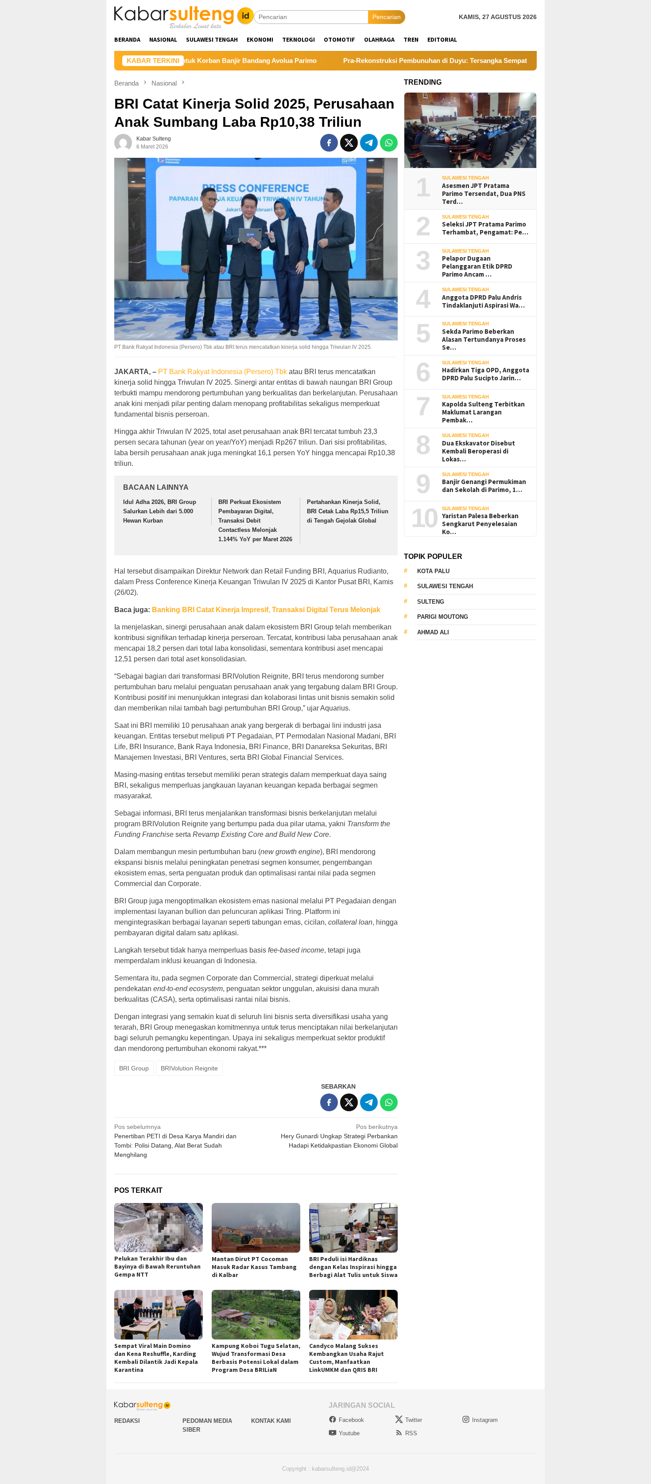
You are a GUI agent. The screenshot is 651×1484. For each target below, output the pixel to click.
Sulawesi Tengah (465, 177)
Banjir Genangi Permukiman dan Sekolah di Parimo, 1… (484, 486)
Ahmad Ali (433, 632)
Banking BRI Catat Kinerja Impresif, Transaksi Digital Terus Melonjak (266, 609)
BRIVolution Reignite (189, 1068)
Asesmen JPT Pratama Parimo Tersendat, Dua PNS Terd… (484, 193)
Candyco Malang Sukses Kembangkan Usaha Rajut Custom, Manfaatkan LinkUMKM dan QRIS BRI (346, 1358)
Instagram (485, 1420)
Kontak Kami (271, 1421)
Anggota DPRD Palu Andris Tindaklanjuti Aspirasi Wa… (483, 301)
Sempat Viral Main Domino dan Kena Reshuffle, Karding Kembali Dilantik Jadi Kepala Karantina (156, 1358)
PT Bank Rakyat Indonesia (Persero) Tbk (222, 371)
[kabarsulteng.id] (184, 16)
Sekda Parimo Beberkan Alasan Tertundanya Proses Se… (484, 339)
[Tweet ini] (349, 143)
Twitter (413, 1420)
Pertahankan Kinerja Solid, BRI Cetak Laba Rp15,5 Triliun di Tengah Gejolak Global (347, 511)
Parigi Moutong (442, 616)
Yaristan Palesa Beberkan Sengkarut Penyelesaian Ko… (480, 524)
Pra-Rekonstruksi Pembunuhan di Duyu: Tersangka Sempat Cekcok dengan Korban (415, 60)
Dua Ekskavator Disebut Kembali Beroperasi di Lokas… (478, 451)
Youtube (349, 1433)
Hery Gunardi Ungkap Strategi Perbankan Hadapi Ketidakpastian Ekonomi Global (339, 1136)
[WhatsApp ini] (389, 143)
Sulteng (430, 601)
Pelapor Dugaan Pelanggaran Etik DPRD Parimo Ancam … (477, 266)
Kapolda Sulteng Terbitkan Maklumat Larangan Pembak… (483, 412)
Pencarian (386, 16)
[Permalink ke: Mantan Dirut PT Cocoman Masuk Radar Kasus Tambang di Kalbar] (256, 1228)
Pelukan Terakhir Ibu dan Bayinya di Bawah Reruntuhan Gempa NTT (157, 1266)
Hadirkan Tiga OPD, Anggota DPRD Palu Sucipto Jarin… (485, 374)
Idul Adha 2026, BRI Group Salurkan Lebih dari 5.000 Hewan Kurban (159, 511)
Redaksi (127, 1421)
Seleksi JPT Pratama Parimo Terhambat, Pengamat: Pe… (485, 228)
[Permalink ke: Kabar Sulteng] (123, 142)
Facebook (351, 1420)
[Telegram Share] (369, 143)
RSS (411, 1433)
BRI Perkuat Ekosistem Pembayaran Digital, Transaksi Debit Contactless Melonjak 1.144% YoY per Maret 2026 (255, 520)
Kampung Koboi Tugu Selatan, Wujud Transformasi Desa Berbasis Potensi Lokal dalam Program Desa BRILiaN (256, 1358)
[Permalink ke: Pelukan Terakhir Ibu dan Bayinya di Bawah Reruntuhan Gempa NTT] (158, 1228)
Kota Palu (433, 571)
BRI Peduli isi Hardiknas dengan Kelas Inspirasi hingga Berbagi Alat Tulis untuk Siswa (353, 1267)
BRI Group (134, 1068)
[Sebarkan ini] (329, 143)
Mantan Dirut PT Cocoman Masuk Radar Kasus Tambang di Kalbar (254, 1267)
